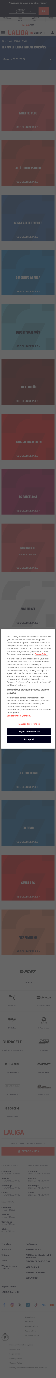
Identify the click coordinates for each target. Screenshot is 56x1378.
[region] (28, 689)
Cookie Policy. (41, 654)
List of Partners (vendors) (19, 716)
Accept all (29, 739)
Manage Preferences (29, 724)
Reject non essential (29, 731)
